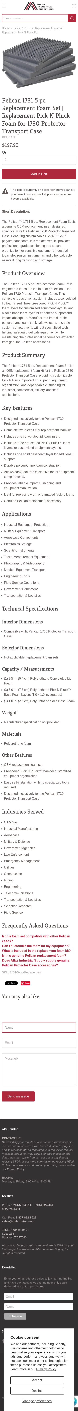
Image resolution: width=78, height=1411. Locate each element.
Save (27, 983)
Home (5, 28)
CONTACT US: (11, 1138)
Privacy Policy (46, 1369)
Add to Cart (39, 174)
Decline (37, 1390)
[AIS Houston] (39, 6)
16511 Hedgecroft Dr (15, 1229)
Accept (37, 1380)
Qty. (4, 152)
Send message (18, 1096)
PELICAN (8, 137)
